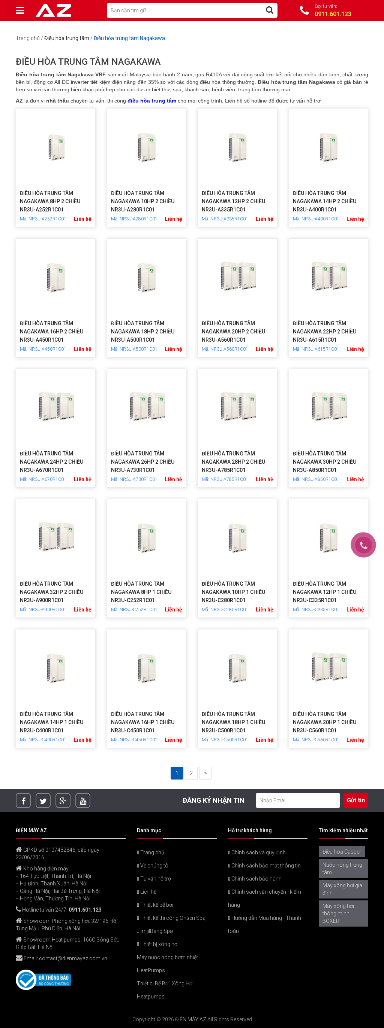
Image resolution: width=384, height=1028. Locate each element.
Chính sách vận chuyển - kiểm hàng (264, 898)
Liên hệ (147, 892)
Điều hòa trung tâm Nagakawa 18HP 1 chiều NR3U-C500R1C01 (233, 722)
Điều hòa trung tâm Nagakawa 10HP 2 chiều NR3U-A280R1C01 (142, 201)
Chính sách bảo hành (256, 879)
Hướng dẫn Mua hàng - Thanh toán (264, 924)
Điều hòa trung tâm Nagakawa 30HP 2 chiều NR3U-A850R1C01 (324, 462)
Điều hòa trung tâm (66, 38)
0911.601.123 (85, 910)
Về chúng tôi (154, 866)
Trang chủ (28, 38)
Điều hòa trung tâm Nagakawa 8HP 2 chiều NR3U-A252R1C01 (50, 201)
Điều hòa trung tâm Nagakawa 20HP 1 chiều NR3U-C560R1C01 (324, 722)
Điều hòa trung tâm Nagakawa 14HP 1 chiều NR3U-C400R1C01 (51, 722)
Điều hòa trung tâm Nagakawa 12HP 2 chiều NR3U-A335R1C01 (233, 201)
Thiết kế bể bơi (156, 905)
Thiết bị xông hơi (158, 944)
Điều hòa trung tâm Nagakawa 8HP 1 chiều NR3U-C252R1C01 (141, 592)
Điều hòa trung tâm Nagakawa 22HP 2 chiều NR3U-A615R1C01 (324, 331)
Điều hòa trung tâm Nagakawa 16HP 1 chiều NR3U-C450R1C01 (142, 722)
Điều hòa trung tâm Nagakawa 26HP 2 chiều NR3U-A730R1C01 (142, 462)
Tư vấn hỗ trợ (155, 879)
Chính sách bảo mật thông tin (265, 866)
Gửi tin (356, 800)
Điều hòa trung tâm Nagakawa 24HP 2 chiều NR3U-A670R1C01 (51, 462)
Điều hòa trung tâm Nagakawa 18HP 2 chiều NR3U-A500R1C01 (142, 331)
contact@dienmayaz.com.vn (73, 958)
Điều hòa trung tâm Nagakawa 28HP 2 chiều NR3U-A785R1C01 (233, 462)
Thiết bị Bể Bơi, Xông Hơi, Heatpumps (166, 990)
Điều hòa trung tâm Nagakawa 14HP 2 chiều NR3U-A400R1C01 (324, 201)
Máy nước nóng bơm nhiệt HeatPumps (167, 963)
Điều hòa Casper (341, 852)
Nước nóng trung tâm (342, 868)
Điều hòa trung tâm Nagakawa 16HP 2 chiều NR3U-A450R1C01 (51, 331)
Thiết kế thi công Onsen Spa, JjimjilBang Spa (172, 924)
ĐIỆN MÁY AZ (190, 1019)
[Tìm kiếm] (269, 10)
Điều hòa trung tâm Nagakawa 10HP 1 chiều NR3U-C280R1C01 (233, 592)
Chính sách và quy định (258, 852)
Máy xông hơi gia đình (342, 889)
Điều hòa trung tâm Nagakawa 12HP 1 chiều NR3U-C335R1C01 (324, 592)
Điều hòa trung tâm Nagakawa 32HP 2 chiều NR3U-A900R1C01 (51, 592)
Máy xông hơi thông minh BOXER (338, 913)
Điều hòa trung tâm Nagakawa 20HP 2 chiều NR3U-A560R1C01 (233, 331)
